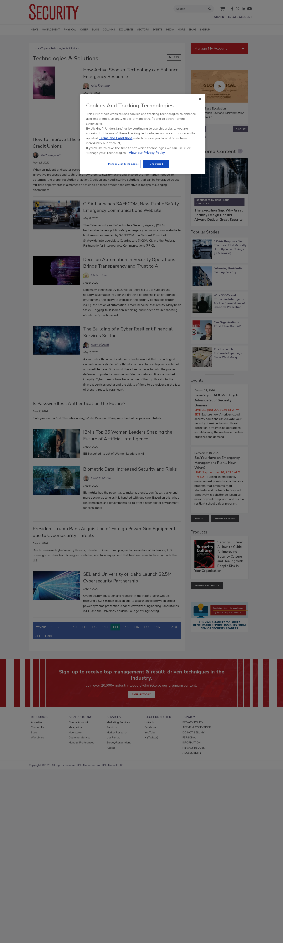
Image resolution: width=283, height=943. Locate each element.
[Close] (200, 99)
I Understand (156, 163)
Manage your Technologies (123, 163)
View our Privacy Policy (147, 153)
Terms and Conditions (115, 138)
